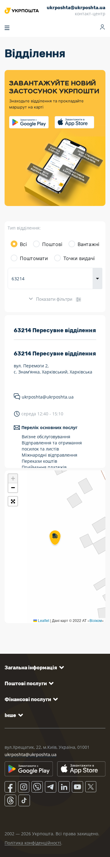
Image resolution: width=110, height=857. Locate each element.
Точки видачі (79, 258)
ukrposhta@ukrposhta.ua (48, 397)
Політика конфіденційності (33, 843)
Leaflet (43, 620)
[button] (55, 538)
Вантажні (88, 244)
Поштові (52, 244)
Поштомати (34, 258)
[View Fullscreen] (12, 501)
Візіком (96, 620)
